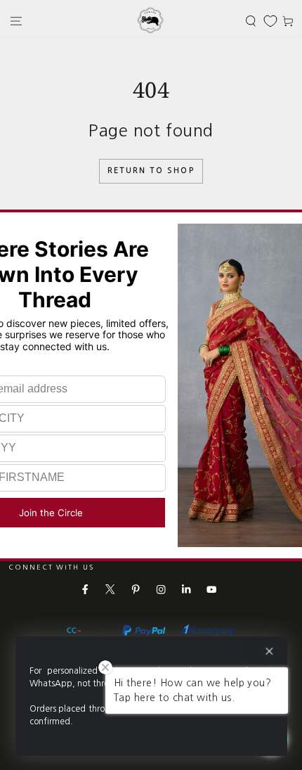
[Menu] (16, 20)
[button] (250, 20)
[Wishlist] (270, 21)
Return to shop (151, 170)
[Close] (268, 651)
